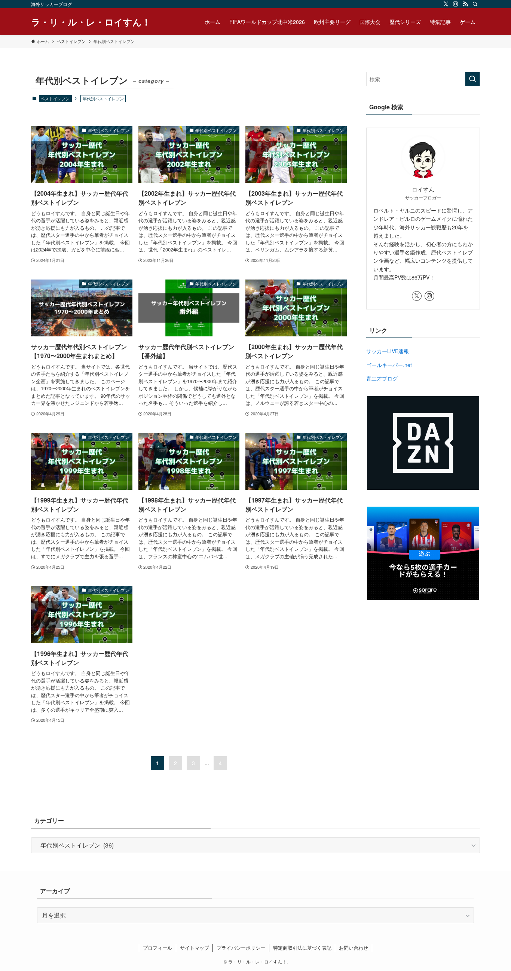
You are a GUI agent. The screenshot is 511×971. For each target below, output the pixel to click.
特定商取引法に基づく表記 (302, 947)
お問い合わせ (353, 947)
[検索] (475, 4)
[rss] (465, 4)
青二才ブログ (382, 378)
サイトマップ (194, 947)
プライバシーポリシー (241, 947)
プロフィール (157, 947)
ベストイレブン (55, 98)
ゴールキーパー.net (389, 365)
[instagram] (455, 4)
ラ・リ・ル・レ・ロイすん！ (91, 21)
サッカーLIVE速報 (387, 351)
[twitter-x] (446, 4)
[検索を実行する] (472, 79)
